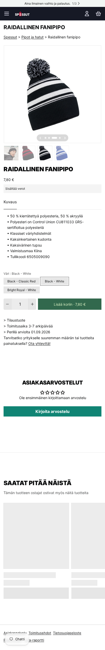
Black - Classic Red (21, 281)
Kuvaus (10, 201)
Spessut (10, 37)
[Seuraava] (65, 138)
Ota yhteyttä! (39, 343)
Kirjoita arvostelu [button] (52, 411)
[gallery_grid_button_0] (45, 138)
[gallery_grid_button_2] (54, 138)
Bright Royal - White (21, 290)
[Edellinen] (40, 138)
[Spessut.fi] (22, 13)
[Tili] (86, 13)
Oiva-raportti (34, 640)
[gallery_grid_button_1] (49, 138)
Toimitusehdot (40, 633)
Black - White (54, 281)
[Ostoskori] (97, 13)
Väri (17, 273)
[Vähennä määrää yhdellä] (7, 304)
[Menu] (8, 13)
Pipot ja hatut (32, 37)
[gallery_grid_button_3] (60, 138)
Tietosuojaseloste (67, 633)
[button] (69, 304)
